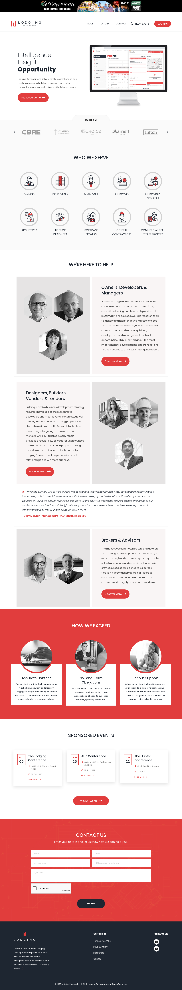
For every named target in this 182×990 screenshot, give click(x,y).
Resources (98, 952)
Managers (91, 194)
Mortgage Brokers (91, 232)
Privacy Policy (100, 946)
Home (90, 23)
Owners (29, 194)
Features (105, 23)
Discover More (113, 361)
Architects (29, 230)
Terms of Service (102, 940)
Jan (75, 760)
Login (161, 23)
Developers (60, 194)
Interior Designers (60, 232)
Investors (122, 194)
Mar (128, 760)
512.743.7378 (141, 23)
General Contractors (122, 232)
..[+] (22, 968)
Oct (21, 760)
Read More (33, 779)
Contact (121, 23)
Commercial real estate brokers (153, 232)
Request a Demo (31, 97)
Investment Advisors (153, 196)
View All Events (88, 800)
